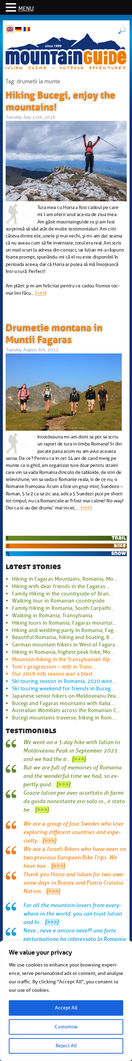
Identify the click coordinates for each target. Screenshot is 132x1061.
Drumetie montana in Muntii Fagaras (54, 332)
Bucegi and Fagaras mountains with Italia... (63, 703)
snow (118, 553)
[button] (12, 7)
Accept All (66, 1008)
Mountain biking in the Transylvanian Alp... (63, 659)
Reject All (66, 1046)
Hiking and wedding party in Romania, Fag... (65, 630)
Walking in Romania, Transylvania (52, 615)
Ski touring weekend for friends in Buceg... (63, 688)
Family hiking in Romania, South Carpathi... (63, 608)
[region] (66, 1001)
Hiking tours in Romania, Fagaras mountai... (64, 622)
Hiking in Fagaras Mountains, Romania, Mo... (65, 578)
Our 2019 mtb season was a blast (52, 673)
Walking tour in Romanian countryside (58, 600)
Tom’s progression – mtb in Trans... (54, 666)
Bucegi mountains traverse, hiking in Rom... (64, 717)
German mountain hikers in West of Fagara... (65, 644)
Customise (66, 1027)
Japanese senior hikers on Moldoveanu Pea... (66, 695)
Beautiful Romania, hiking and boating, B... (63, 637)
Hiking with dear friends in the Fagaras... (60, 586)
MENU (26, 8)
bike (120, 545)
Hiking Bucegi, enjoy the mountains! (60, 99)
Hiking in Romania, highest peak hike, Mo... (63, 652)
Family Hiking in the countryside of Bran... (62, 593)
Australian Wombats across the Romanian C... (66, 710)
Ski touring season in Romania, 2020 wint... (64, 681)
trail (119, 537)
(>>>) (40, 293)
